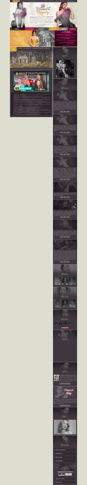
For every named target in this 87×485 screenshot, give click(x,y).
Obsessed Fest (66, 45)
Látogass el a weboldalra (65, 405)
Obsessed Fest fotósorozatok (66, 42)
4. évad (23, 50)
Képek (61, 111)
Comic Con (27, 50)
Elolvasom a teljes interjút (65, 383)
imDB (65, 111)
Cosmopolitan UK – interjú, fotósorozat (66, 40)
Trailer (68, 111)
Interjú (31, 50)
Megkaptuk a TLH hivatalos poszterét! (66, 34)
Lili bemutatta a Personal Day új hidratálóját (66, 38)
